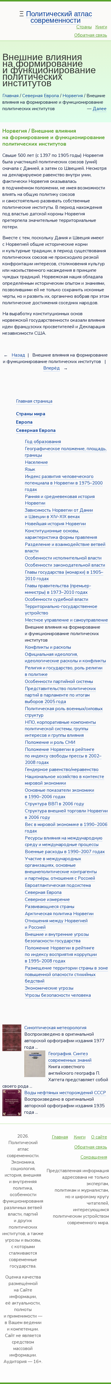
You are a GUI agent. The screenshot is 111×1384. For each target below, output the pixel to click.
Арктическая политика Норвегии (59, 914)
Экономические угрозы (49, 988)
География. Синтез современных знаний (69, 1057)
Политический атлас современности (59, 17)
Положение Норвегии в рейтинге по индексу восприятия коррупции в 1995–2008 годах (61, 954)
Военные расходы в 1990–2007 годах (65, 852)
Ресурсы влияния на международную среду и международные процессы (63, 841)
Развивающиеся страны (49, 907)
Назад (18, 355)
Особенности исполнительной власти (63, 558)
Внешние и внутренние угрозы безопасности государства (57, 937)
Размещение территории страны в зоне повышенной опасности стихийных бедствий (66, 974)
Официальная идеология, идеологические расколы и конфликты (65, 657)
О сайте (99, 1137)
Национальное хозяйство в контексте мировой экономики (64, 780)
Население (36, 462)
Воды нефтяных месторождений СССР (65, 1093)
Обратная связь (90, 35)
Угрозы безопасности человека (58, 995)
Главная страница (34, 401)
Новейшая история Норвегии (55, 524)
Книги (101, 27)
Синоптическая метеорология (55, 1028)
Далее (100, 109)
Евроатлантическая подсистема (58, 885)
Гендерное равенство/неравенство (62, 769)
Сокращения (94, 1157)
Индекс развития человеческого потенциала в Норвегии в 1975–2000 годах (64, 483)
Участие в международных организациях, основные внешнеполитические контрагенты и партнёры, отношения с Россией (61, 868)
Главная (10, 96)
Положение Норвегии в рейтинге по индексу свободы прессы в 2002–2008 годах (63, 756)
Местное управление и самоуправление (66, 620)
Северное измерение (47, 899)
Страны (84, 27)
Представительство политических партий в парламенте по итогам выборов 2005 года (60, 695)
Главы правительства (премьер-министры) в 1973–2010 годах (58, 589)
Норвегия (72, 96)
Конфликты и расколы (48, 647)
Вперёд (51, 368)
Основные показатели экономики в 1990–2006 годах (59, 793)
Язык (30, 469)
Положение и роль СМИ (50, 742)
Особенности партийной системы (59, 681)
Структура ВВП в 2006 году (54, 804)
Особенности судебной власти (56, 599)
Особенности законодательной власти (65, 565)
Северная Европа (40, 96)
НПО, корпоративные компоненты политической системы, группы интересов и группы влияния (60, 728)
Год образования (43, 442)
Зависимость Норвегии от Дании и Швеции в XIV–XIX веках (59, 513)
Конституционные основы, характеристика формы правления (61, 534)
